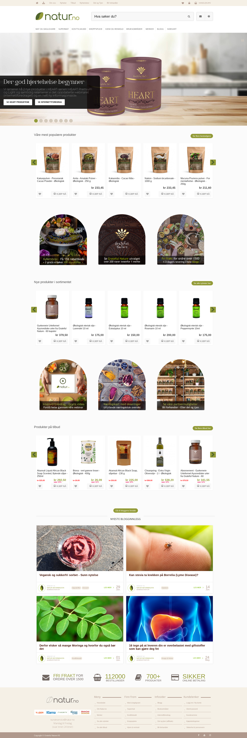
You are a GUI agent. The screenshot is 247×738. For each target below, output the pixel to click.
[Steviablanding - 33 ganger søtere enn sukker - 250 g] (196, 160)
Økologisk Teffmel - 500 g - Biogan (194, 472)
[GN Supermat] (61, 121)
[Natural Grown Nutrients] (46, 121)
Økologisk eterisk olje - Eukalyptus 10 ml (84, 327)
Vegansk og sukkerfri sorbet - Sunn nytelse (68, 575)
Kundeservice (191, 715)
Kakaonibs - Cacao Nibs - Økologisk (86, 179)
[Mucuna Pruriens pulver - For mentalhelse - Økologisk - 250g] (160, 160)
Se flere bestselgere (202, 136)
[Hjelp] (209, 16)
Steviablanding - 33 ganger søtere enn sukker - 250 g (194, 179)
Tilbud (73, 3)
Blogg (160, 703)
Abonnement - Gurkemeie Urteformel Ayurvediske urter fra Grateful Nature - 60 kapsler (159, 474)
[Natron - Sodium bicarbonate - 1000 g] (124, 160)
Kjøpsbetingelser (193, 721)
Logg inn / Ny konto (193, 703)
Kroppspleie (132, 721)
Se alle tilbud (102, 727)
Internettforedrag (164, 715)
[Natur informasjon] (41, 585)
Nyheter (63, 3)
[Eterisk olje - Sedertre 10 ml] (196, 307)
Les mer (107, 588)
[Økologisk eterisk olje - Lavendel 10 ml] (52, 307)
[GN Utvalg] (56, 121)
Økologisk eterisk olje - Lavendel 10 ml (48, 327)
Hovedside (101, 703)
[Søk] (189, 16)
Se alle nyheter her (202, 283)
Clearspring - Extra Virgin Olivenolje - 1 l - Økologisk (122, 472)
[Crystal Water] (41, 121)
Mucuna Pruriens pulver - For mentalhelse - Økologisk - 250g (159, 181)
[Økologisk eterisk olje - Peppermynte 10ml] (160, 307)
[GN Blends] (66, 121)
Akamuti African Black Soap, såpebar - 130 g (87, 472)
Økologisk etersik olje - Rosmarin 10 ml (120, 327)
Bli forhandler (112, 3)
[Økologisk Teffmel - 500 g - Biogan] (196, 452)
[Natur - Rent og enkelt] (60, 15)
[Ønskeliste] (183, 3)
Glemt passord (192, 709)
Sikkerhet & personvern (195, 727)
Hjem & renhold (133, 727)
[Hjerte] (36, 121)
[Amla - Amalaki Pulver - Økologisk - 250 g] (52, 160)
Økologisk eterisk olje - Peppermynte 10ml (156, 327)
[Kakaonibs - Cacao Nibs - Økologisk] (88, 160)
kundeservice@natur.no (63, 719)
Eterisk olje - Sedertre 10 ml (195, 325)
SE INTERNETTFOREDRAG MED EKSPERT (57, 105)
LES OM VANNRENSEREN (18, 105)
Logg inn (190, 5)
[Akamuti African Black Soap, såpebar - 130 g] (88, 452)
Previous (162, 120)
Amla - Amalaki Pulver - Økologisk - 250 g (49, 179)
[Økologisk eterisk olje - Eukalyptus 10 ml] (88, 307)
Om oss (52, 3)
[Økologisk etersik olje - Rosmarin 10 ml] (124, 307)
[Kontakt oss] (200, 16)
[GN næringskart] (71, 121)
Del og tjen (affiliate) (165, 721)
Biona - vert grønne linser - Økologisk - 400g (50, 472)
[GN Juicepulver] (51, 121)
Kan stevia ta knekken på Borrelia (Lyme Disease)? (163, 575)
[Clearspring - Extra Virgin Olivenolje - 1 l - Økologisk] (124, 452)
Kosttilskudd (132, 715)
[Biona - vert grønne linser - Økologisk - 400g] (52, 452)
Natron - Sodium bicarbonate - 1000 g (124, 179)
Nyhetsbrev (84, 3)
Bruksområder (163, 709)
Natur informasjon (55, 588)
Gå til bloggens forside (125, 510)
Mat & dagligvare (133, 703)
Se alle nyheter (103, 721)
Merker (99, 715)
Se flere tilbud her (203, 428)
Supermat (131, 709)
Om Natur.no (102, 709)
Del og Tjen (98, 3)
